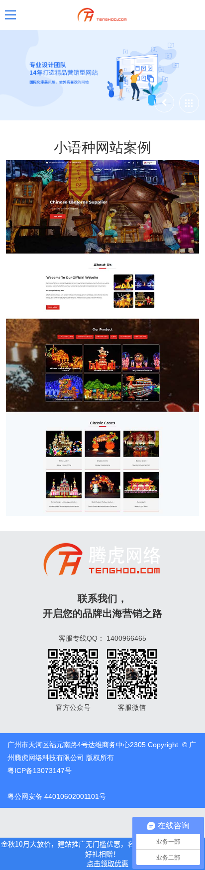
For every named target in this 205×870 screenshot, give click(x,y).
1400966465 (126, 638)
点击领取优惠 (107, 863)
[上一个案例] (164, 102)
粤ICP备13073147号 (39, 770)
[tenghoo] (102, 15)
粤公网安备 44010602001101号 (56, 796)
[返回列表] (189, 103)
